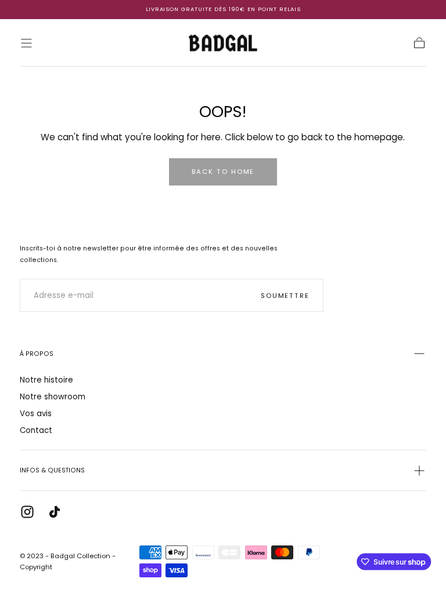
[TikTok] (54, 512)
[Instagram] (27, 512)
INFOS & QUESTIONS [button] (52, 470)
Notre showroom (52, 396)
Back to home (223, 171)
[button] (26, 43)
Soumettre (285, 295)
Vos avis (36, 413)
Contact (36, 430)
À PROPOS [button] (36, 354)
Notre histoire (46, 379)
